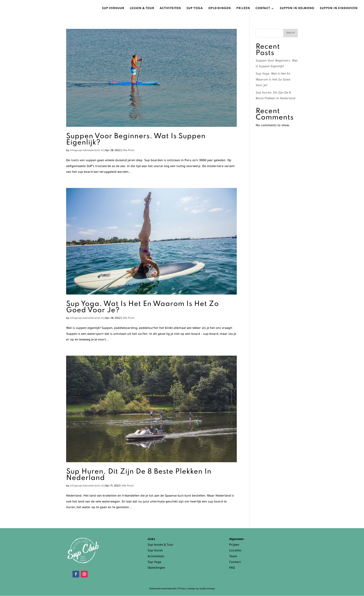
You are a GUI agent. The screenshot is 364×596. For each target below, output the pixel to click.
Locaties (235, 551)
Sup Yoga (194, 8)
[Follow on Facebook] (75, 574)
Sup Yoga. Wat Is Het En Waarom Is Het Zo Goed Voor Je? (142, 307)
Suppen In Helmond (297, 8)
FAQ (232, 568)
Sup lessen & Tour (161, 545)
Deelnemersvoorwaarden (163, 589)
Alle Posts (129, 150)
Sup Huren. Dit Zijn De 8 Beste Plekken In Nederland (138, 475)
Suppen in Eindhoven (339, 8)
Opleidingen (219, 8)
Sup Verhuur (113, 8)
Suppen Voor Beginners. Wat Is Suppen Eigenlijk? (136, 139)
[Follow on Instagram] (84, 574)
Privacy (182, 589)
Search (290, 33)
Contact (263, 8)
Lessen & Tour (142, 8)
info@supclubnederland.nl (86, 150)
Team (233, 556)
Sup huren (155, 551)
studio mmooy (207, 589)
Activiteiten (170, 8)
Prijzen (243, 8)
